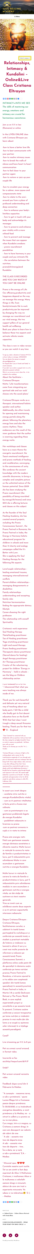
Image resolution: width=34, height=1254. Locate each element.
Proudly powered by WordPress (11, 1240)
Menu (18, 16)
